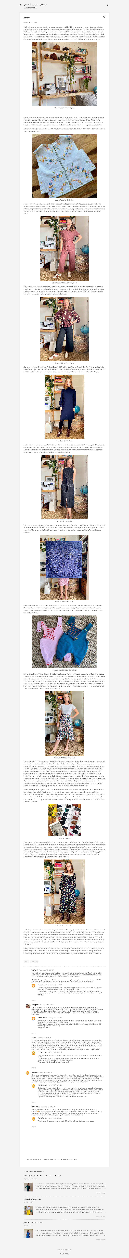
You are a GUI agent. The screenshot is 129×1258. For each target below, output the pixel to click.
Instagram (88, 122)
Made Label (58, 676)
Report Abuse (64, 1253)
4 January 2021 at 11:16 (55, 1085)
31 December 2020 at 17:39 (45, 970)
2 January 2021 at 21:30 (44, 1072)
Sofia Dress (56, 610)
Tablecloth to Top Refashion (32, 1199)
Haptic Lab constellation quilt (64, 605)
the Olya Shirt (96, 679)
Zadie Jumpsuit (92, 676)
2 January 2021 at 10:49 (55, 985)
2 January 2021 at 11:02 (44, 1037)
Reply (34, 1000)
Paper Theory (31, 676)
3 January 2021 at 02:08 (48, 1107)
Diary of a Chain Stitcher (35, 5)
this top (31, 204)
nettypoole (35, 1005)
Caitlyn (34, 1072)
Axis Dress (30, 525)
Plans (26, 961)
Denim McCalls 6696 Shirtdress (33, 1223)
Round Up (34, 961)
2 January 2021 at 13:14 (55, 1052)
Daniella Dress (66, 445)
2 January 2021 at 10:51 (55, 1018)
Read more (100, 1193)
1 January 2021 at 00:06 (47, 1005)
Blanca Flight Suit (36, 287)
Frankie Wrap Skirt (30, 684)
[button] (104, 17)
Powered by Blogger (64, 1249)
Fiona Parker (42, 985)
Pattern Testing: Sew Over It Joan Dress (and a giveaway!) (42, 1176)
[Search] (108, 5)
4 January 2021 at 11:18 (55, 1118)
